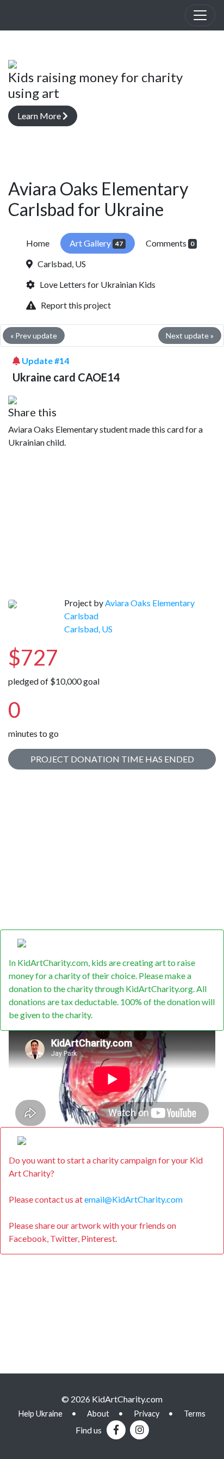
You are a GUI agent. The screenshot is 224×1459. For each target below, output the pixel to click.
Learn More (40, 115)
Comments (170, 243)
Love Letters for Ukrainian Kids (95, 284)
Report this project (73, 305)
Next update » (190, 335)
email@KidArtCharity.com (133, 1199)
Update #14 (45, 360)
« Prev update (33, 335)
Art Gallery (96, 243)
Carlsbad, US (59, 263)
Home (37, 243)
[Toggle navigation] (200, 15)
